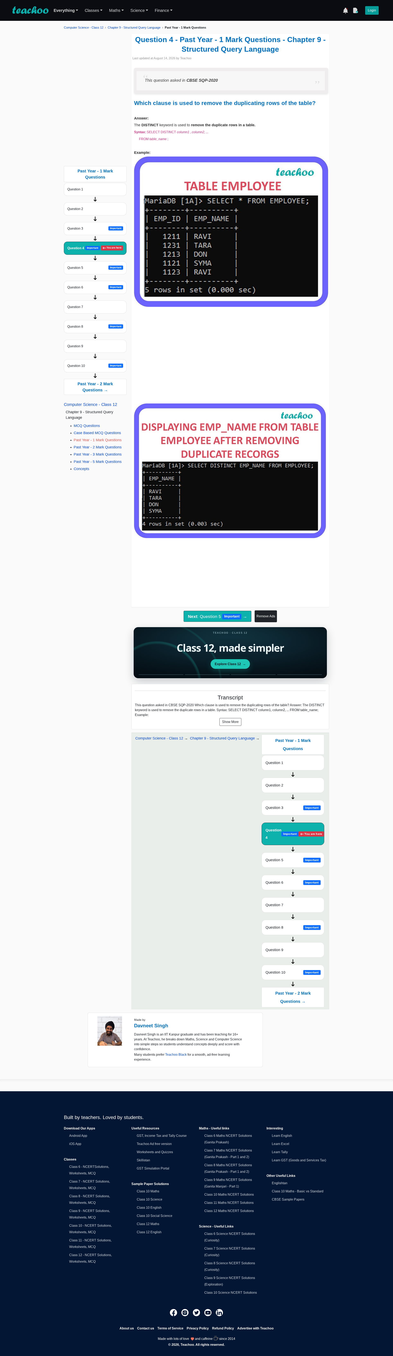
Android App (78, 1135)
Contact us (145, 1328)
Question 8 (94, 326)
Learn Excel (280, 1144)
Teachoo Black (176, 1054)
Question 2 (75, 209)
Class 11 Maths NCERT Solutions (229, 1202)
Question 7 (75, 307)
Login (372, 10)
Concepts (81, 469)
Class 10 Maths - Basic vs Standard (297, 1191)
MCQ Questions (87, 426)
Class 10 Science (149, 1199)
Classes (92, 10)
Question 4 (94, 248)
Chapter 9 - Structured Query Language (134, 27)
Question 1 (75, 189)
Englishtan (279, 1183)
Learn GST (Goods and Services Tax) (299, 1160)
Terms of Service (170, 1328)
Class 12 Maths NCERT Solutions (229, 1211)
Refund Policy (223, 1328)
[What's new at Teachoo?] (345, 10)
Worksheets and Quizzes (155, 1152)
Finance (162, 10)
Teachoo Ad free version (154, 1144)
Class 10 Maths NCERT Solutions (229, 1194)
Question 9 (75, 346)
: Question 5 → (217, 616)
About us (127, 1328)
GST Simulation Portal (153, 1168)
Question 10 (94, 365)
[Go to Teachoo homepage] (30, 10)
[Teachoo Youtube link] (208, 1312)
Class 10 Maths (148, 1191)
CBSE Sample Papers (288, 1199)
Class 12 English (149, 1232)
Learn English (282, 1135)
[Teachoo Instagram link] (185, 1312)
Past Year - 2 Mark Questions (98, 447)
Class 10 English (149, 1207)
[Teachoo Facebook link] (174, 1312)
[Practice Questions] (355, 10)
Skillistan (143, 1160)
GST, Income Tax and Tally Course (162, 1135)
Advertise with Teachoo (255, 1328)
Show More (230, 722)
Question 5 (94, 267)
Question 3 (94, 228)
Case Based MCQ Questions (97, 433)
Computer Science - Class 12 (83, 27)
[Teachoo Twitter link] (197, 1312)
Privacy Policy (198, 1328)
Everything (64, 10)
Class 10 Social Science (154, 1215)
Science (137, 10)
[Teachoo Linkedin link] (219, 1312)
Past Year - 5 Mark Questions (98, 462)
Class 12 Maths (148, 1224)
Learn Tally (280, 1152)
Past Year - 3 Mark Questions (98, 454)
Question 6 (94, 287)
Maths (114, 10)
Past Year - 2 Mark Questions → (95, 387)
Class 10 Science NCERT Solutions (230, 1292)
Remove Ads (265, 616)
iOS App (75, 1144)
